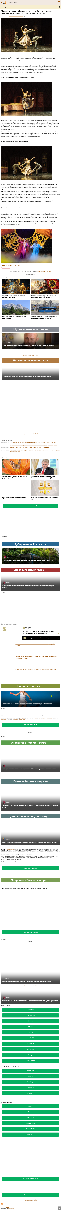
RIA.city (30, 1026)
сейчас (35, 718)
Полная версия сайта (30, 1200)
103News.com (30, 1015)
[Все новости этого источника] (24, 16)
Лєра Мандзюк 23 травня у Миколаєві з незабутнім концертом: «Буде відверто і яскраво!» (33, 445)
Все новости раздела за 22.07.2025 (10, 265)
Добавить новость (5, 268)
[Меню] (59, 2)
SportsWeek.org (30, 1123)
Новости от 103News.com (30, 932)
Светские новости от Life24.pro (30, 506)
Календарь (4, 7)
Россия (24, 719)
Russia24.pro (30, 1093)
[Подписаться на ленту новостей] (2, 1204)
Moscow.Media (30, 1128)
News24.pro (30, 1134)
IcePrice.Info (30, 1049)
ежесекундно (3, 719)
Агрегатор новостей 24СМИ (30, 355)
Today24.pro (30, 1117)
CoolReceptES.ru (31, 1060)
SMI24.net (30, 1032)
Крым (17, 719)
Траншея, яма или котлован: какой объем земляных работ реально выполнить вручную (33, 442)
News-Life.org (30, 1043)
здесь (23, 718)
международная (10, 849)
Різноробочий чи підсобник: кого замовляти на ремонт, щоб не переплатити (29, 447)
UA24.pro (30, 1055)
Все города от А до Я (30, 724)
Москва (20, 719)
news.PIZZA (30, 1038)
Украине (43, 718)
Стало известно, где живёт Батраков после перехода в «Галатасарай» (36, 669)
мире (48, 718)
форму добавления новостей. (44, 271)
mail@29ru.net (11, 1208)
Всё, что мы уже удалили (30, 1178)
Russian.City (30, 1087)
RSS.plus (30, 1021)
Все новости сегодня (30, 1195)
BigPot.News (30, 1070)
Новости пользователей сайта (16, 16)
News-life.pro (30, 1082)
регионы (14, 719)
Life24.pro (30, 1076)
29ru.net (4, 458)
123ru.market (30, 1112)
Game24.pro (30, 1009)
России (39, 718)
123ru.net (4, 277)
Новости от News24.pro (30, 868)
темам (51, 718)
